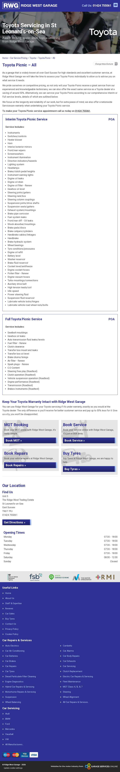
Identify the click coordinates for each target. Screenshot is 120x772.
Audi (7, 714)
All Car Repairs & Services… (76, 702)
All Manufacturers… (14, 744)
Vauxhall (9, 734)
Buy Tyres (10, 619)
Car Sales (9, 614)
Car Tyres (9, 671)
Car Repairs (10, 666)
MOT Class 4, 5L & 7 (72, 687)
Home (8, 593)
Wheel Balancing (13, 702)
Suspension (11, 697)
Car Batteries (11, 656)
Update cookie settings (13, 768)
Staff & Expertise (13, 603)
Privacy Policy (11, 629)
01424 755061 (96, 5)
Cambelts (67, 646)
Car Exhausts (69, 661)
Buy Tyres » (72, 469)
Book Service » (75, 440)
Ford (7, 724)
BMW (7, 719)
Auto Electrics (12, 646)
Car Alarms (68, 651)
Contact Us (10, 624)
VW (7, 739)
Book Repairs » (16, 465)
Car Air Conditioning (14, 651)
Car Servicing (69, 666)
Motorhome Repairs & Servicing (20, 692)
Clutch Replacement (72, 671)
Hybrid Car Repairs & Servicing (19, 687)
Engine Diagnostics (14, 682)
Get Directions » (14, 522)
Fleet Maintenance (71, 682)
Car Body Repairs (71, 656)
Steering (67, 692)
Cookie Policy (11, 634)
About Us (9, 598)
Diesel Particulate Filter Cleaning (20, 676)
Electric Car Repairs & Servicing (78, 676)
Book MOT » (14, 440)
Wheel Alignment (71, 697)
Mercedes (10, 729)
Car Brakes (10, 661)
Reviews (9, 608)
